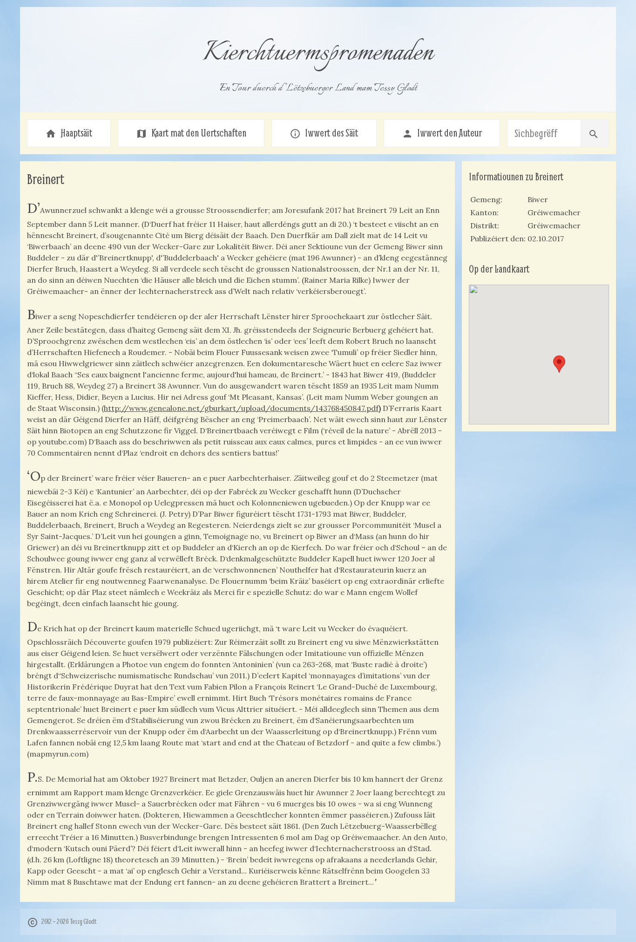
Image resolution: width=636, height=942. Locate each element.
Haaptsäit (68, 132)
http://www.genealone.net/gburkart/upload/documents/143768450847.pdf (241, 408)
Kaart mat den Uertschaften (191, 132)
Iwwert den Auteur (442, 132)
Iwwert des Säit (324, 132)
